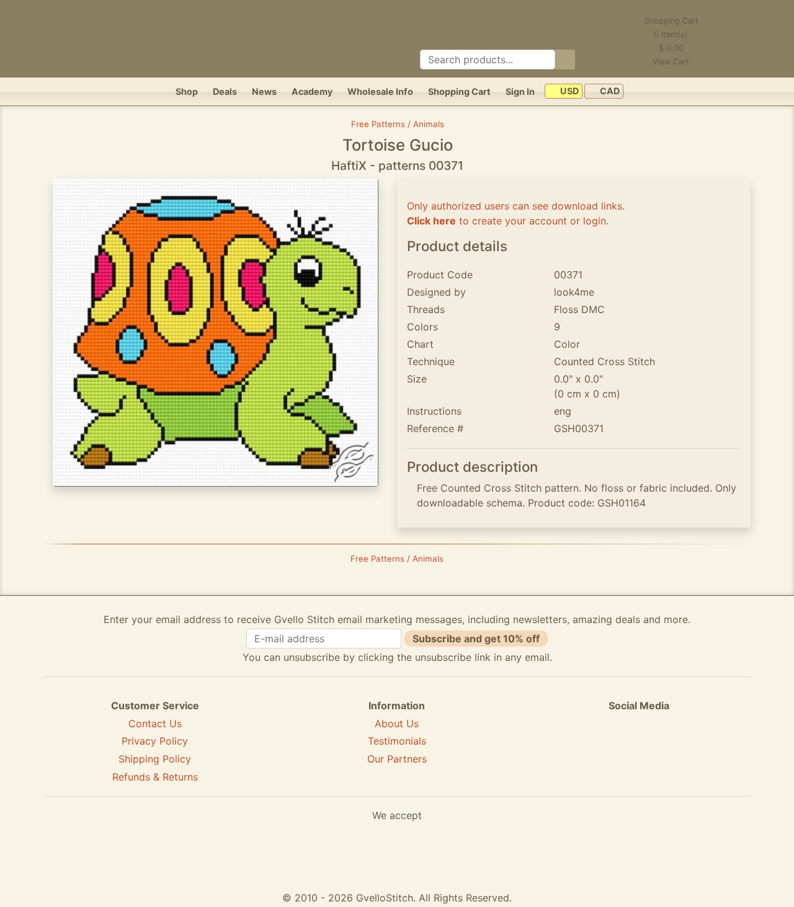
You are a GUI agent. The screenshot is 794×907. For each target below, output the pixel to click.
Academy (312, 91)
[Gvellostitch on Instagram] (682, 751)
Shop (187, 91)
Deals (225, 91)
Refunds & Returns (155, 777)
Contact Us (155, 723)
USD (568, 91)
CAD (609, 91)
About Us (397, 723)
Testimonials (397, 741)
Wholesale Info (380, 91)
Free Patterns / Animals (397, 124)
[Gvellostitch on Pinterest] (639, 751)
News (264, 91)
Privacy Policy (155, 741)
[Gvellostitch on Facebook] (596, 751)
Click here (431, 221)
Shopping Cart (459, 91)
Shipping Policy (154, 759)
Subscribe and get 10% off (476, 638)
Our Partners (397, 759)
